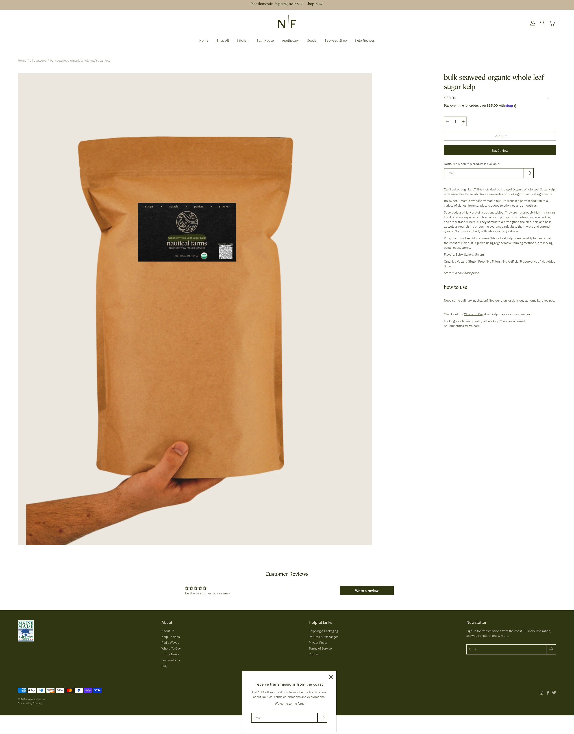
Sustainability (170, 660)
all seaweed (38, 60)
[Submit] (551, 649)
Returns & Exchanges (324, 637)
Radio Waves (170, 643)
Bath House (265, 40)
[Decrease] (447, 121)
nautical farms (36, 699)
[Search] (542, 23)
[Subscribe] (529, 173)
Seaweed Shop (336, 40)
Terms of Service (320, 648)
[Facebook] (548, 693)
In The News (170, 654)
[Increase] (463, 121)
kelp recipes (545, 300)
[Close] (331, 676)
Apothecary (290, 40)
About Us (167, 631)
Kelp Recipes (365, 40)
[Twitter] (554, 693)
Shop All (223, 40)
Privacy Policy (318, 643)
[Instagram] (541, 693)
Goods (311, 40)
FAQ (164, 666)
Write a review (366, 590)
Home (203, 40)
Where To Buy (473, 314)
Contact (314, 654)
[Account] (532, 23)
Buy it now (500, 150)
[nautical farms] (287, 23)
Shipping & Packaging (323, 631)
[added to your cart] (552, 23)
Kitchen (242, 40)
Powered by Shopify (30, 703)
